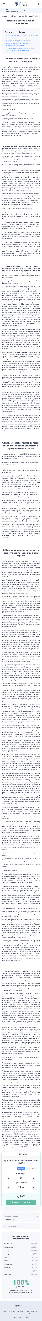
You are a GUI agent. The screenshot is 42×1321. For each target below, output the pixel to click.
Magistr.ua (15, 11)
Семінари (12, 16)
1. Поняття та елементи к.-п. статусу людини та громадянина (22, 37)
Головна (4, 16)
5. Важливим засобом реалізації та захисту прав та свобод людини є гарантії (20, 49)
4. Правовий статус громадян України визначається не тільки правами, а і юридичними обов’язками (18, 43)
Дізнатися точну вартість (21, 1202)
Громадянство (9, 1219)
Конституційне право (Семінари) (29, 16)
